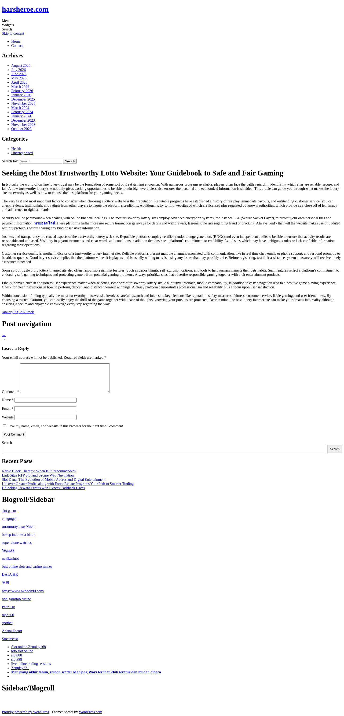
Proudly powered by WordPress (25, 712)
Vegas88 (8, 550)
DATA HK (10, 574)
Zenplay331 (20, 668)
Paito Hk (8, 607)
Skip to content (13, 33)
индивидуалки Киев (18, 527)
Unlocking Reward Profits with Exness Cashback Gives (43, 488)
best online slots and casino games (27, 566)
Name (8, 400)
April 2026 (19, 82)
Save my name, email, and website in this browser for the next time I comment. (65, 426)
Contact (17, 46)
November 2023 (23, 125)
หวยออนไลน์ (44, 223)
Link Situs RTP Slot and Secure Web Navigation (38, 475)
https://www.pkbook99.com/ (23, 591)
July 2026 (18, 70)
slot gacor (9, 511)
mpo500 (8, 615)
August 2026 (20, 65)
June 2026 (18, 74)
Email (7, 408)
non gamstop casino (16, 599)
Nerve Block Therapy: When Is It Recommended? (39, 471)
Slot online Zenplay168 (28, 647)
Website (8, 417)
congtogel (9, 519)
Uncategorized (22, 153)
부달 (5, 583)
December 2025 (23, 99)
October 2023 (21, 129)
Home (15, 41)
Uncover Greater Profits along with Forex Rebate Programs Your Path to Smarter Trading (68, 484)
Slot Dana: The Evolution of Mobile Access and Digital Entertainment (53, 479)
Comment (10, 392)
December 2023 (23, 120)
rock (30, 312)
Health (16, 149)
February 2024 (22, 112)
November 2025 (23, 103)
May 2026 (18, 78)
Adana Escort (12, 631)
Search (7, 443)
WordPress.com (90, 712)
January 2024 (21, 116)
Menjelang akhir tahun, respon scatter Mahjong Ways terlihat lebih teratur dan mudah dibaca (86, 672)
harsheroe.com (25, 9)
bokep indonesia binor (18, 535)
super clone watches (17, 542)
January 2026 (21, 95)
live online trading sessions (31, 664)
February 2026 (22, 91)
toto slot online (22, 651)
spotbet (7, 623)
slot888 (16, 655)
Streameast (10, 639)
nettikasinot (10, 558)
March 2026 (20, 87)
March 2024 (20, 108)
